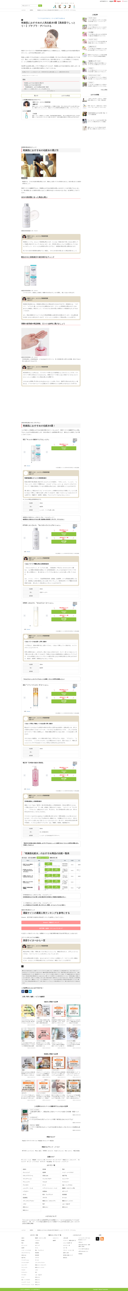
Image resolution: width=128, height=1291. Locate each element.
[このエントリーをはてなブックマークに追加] (30, 991)
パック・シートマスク (41, 1093)
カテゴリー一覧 (66, 1245)
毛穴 (43, 1204)
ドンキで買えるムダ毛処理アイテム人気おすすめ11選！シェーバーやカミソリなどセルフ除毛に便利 (97, 49)
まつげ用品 (91, 32)
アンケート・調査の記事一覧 (69, 1240)
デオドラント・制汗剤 (34, 1125)
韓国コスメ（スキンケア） (49, 1200)
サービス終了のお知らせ (84, 1248)
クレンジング (26, 1172)
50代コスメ (26, 1210)
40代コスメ (65, 1207)
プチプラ (44, 1197)
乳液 (63, 1169)
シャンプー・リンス (28, 1188)
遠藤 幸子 (29, 238)
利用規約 (80, 1253)
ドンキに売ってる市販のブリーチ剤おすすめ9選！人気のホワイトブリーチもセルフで (97, 85)
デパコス (64, 1197)
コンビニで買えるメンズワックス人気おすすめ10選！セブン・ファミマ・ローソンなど (97, 20)
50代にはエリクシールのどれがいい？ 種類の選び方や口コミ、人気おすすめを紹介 (73, 1021)
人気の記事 (65, 1238)
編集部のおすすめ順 (42, 857)
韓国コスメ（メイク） (67, 1200)
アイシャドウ (26, 1182)
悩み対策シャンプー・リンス (94, 61)
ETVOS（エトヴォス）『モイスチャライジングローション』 (28, 870)
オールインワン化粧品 (41, 1040)
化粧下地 (68, 1093)
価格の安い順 (53, 857)
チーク (44, 1185)
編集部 (54, 1240)
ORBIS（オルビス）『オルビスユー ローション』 (28, 876)
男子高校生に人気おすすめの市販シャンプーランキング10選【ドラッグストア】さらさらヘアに (97, 64)
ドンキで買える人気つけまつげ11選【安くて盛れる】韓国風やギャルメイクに (97, 35)
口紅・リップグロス (67, 1185)
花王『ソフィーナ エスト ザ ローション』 (28, 882)
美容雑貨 (64, 1194)
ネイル (24, 1194)
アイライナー (65, 1182)
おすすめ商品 (66, 95)
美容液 (44, 1169)
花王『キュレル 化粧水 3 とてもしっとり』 (28, 865)
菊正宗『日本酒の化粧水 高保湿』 (28, 888)
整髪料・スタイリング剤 (68, 1188)
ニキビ (24, 1204)
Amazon (28, 465)
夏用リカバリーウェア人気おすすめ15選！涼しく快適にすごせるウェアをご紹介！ (97, 128)
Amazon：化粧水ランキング (51, 922)
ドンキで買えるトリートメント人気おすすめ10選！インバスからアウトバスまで (97, 78)
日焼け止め (45, 1175)
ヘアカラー (25, 1191)
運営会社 (65, 1257)
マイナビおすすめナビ (35, 1289)
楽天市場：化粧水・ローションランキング (51, 928)
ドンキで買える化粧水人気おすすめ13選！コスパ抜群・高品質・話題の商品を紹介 (43, 1021)
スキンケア (24, 1017)
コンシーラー (65, 1178)
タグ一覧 (65, 1247)
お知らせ (80, 1242)
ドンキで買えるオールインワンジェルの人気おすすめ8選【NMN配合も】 (73, 1044)
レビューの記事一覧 (67, 1242)
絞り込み (24, 857)
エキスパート (56, 1238)
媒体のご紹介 (66, 1252)
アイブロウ (25, 1185)
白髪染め (44, 1191)
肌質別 (31, 10)
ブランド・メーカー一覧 (68, 1250)
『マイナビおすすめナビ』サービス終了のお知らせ (51, 18)
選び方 (36, 95)
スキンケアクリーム (28, 1175)
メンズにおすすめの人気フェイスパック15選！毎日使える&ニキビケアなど (51, 1119)
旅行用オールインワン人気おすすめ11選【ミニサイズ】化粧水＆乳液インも (43, 1044)
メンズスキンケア (33, 1117)
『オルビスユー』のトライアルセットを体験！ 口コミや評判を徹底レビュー (44, 679)
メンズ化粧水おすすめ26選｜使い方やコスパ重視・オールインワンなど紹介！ (44, 905)
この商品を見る (25, 230)
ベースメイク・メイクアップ (57, 1093)
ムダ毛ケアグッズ (92, 46)
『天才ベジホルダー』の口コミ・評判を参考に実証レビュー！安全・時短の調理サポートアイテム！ (97, 99)
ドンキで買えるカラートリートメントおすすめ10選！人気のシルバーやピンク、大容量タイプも (97, 71)
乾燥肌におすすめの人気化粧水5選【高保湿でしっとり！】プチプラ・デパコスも (56, 10)
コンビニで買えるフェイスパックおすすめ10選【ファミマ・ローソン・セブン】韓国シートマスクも (97, 28)
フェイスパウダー (47, 1178)
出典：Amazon (34, 230)
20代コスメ (26, 1207)
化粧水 (38, 1017)
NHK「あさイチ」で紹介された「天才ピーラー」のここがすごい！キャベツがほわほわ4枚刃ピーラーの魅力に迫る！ (97, 106)
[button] (31, 462)
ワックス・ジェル (92, 17)
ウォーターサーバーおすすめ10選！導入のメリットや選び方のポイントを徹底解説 (97, 121)
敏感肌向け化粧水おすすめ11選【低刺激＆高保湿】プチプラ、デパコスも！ (44, 519)
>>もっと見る (104, 89)
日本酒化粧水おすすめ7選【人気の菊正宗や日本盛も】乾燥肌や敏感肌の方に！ (44, 897)
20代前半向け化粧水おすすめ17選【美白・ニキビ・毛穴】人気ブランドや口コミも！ (58, 1021)
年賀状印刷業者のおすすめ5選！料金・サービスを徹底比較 (97, 113)
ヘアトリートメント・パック (49, 1188)
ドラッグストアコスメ (28, 1200)
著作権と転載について (68, 1255)
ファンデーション (27, 1178)
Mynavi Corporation (103, 1289)
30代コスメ (45, 1207)
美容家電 (25, 1197)
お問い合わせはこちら (83, 1251)
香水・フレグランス (47, 1194)
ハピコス (23, 10)
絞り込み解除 (32, 857)
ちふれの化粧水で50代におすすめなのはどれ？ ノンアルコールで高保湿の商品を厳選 (28, 1044)
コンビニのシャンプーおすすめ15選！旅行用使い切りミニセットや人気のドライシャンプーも (97, 42)
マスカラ (44, 1182)
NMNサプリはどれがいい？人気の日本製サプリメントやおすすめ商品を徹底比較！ (97, 55)
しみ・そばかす (66, 1204)
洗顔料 (44, 1172)
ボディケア (24, 1093)
